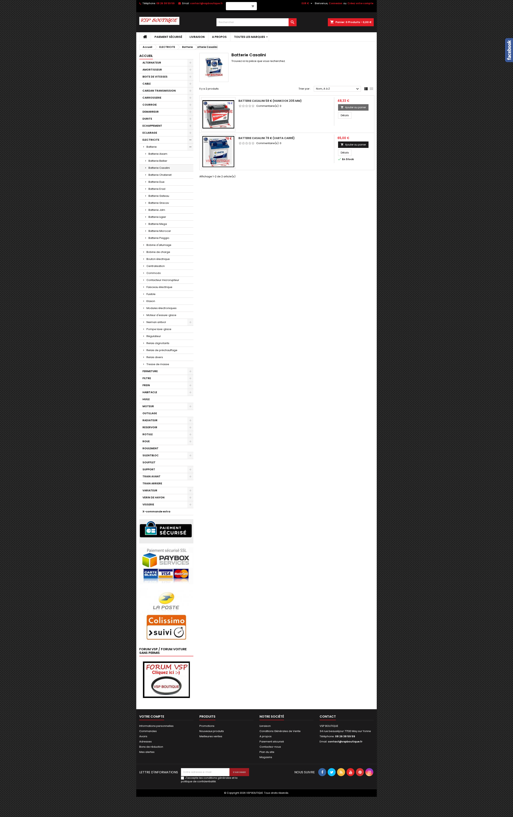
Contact (328, 716)
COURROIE (149, 105)
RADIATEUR (150, 420)
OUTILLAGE (149, 413)
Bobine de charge (158, 252)
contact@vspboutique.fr (206, 3)
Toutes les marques (249, 37)
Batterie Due (156, 182)
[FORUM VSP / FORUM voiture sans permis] (166, 679)
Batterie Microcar (159, 231)
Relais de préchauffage (161, 350)
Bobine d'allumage (158, 245)
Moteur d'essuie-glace (161, 315)
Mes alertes (147, 752)
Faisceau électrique (159, 287)
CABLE (146, 84)
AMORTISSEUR (152, 70)
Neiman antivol (156, 322)
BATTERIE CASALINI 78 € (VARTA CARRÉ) (266, 138)
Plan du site (267, 752)
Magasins (266, 757)
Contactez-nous (270, 747)
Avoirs (143, 736)
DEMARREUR (150, 112)
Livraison (197, 37)
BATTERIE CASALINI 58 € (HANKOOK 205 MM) (270, 101)
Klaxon (150, 301)
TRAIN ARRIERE (152, 483)
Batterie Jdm (156, 210)
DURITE (147, 119)
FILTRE (146, 378)
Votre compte (151, 716)
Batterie (151, 147)
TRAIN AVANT (151, 476)
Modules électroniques (161, 308)
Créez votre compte (360, 3)
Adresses (145, 741)
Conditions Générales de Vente (280, 731)
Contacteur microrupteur (162, 280)
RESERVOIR (149, 427)
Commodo (153, 273)
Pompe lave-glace (158, 329)
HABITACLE (149, 392)
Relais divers (154, 357)
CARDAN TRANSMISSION (159, 91)
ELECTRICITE (150, 140)
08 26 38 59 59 (165, 3)
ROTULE (147, 434)
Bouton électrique (158, 259)
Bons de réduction (151, 747)
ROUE (146, 441)
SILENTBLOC (150, 455)
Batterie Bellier (157, 161)
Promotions (206, 726)
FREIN (146, 385)
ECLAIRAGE (149, 133)
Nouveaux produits (211, 731)
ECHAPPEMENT (152, 126)
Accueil (146, 56)
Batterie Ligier (157, 217)
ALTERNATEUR (151, 63)
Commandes (148, 731)
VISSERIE (148, 504)
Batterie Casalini (159, 168)
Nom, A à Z (338, 89)
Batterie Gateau (158, 196)
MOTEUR (148, 406)
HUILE (146, 399)
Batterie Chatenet (160, 175)
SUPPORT (148, 469)
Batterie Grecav (158, 203)
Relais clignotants (157, 343)
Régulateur (153, 336)
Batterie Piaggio (158, 238)
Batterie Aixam (157, 154)
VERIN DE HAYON (153, 497)
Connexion (335, 3)
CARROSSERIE (151, 98)
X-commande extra (156, 511)
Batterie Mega (157, 224)
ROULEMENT (150, 448)
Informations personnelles (156, 726)
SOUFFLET (149, 462)
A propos (219, 37)
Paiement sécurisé (168, 37)
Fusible (151, 294)
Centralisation (155, 266)
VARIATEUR (149, 490)
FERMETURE (150, 371)
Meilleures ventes (210, 736)
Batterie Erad (156, 189)
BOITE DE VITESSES (155, 77)
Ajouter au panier (353, 107)
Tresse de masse (157, 364)
